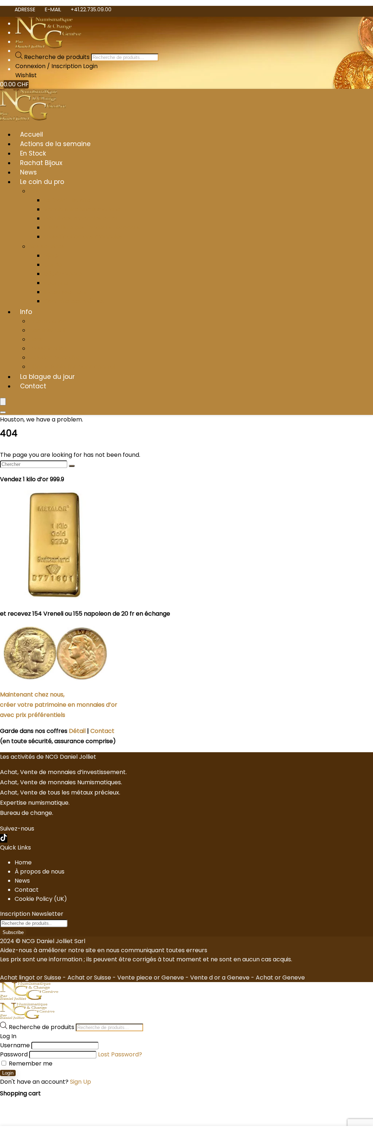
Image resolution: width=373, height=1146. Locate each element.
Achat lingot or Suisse (30, 977)
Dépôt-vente (63, 274)
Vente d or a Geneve (220, 977)
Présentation (47, 321)
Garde (53, 264)
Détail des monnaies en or (81, 218)
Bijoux (51, 255)
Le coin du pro (42, 181)
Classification (48, 348)
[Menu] (3, 401)
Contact (33, 386)
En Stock (33, 153)
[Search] (3, 412)
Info (26, 311)
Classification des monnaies (83, 236)
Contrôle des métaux (74, 301)
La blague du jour (47, 376)
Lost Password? (120, 1054)
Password (14, 1054)
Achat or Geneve (280, 977)
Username (15, 1045)
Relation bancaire (54, 357)
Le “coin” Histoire (67, 200)
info (34, 191)
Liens (36, 339)
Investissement (65, 292)
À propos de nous (39, 871)
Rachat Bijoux (41, 162)
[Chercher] (72, 466)
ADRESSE (25, 9)
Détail (77, 731)
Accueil (31, 134)
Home (23, 862)
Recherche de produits (57, 57)
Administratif (47, 330)
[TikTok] (3, 838)
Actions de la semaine (55, 144)
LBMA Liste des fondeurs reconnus (92, 227)
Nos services (47, 246)
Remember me (29, 1063)
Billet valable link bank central (72, 366)
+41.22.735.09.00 (91, 9)
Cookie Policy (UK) (41, 899)
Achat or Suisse (89, 977)
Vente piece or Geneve (150, 977)
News (28, 172)
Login (7, 1073)
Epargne (56, 283)
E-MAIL (53, 9)
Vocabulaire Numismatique (82, 209)
